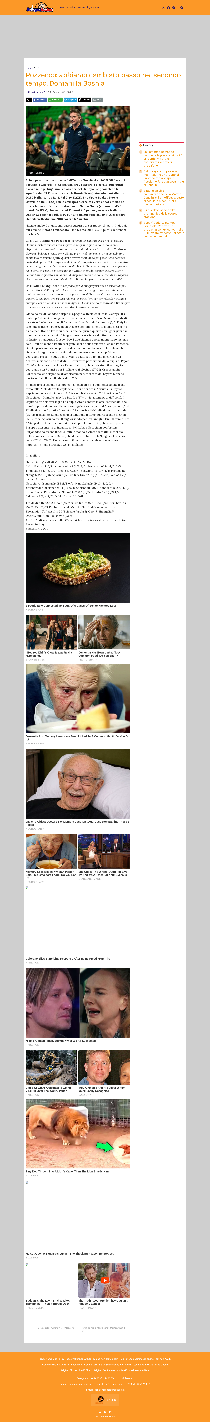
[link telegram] (173, 7)
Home (29, 68)
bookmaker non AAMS (78, 1358)
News (61, 7)
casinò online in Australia (55, 1364)
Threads (86, 99)
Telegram (71, 99)
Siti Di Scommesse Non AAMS (115, 1364)
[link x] (163, 7)
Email (99, 99)
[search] (181, 7)
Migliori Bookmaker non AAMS (110, 1370)
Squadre (70, 7)
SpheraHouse (110, 1416)
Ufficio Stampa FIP (36, 92)
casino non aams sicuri (105, 1358)
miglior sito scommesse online (137, 1358)
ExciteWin (76, 1364)
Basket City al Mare (88, 7)
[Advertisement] (105, 36)
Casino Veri (90, 1364)
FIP (37, 68)
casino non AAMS (143, 1364)
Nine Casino (162, 1364)
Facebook (41, 99)
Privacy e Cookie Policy (51, 1358)
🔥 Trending (146, 145)
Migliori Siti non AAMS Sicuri (76, 1370)
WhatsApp (56, 99)
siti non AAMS (163, 1358)
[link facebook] (168, 7)
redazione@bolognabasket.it (109, 1389)
